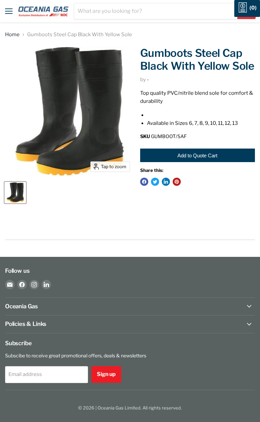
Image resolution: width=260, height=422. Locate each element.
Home (12, 35)
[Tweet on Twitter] (155, 182)
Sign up (106, 374)
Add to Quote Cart (197, 155)
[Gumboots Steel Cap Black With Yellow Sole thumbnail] (15, 192)
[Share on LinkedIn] (166, 182)
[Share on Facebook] (144, 182)
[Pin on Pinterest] (177, 182)
